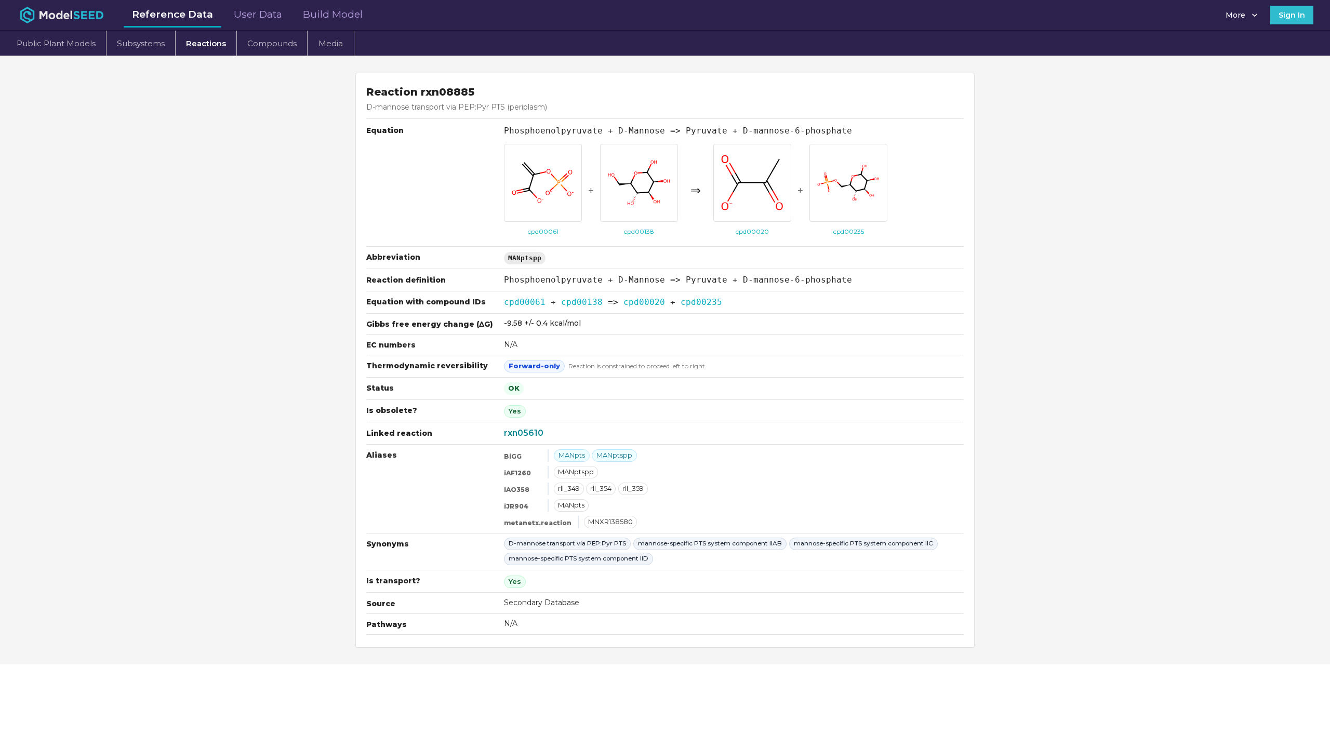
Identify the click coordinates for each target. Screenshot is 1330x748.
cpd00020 (644, 302)
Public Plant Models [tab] (56, 43)
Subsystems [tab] (141, 43)
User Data (258, 14)
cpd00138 (582, 302)
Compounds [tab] (272, 43)
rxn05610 (523, 433)
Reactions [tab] (206, 43)
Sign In (1292, 15)
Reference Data (172, 14)
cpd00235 (701, 302)
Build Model (333, 14)
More (1235, 15)
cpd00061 (525, 302)
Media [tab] (330, 43)
